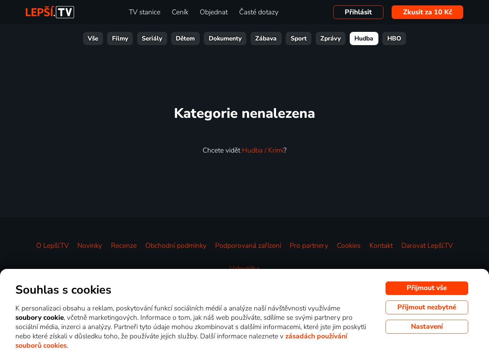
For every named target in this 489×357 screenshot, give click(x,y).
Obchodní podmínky (176, 245)
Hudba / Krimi (263, 150)
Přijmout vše (427, 288)
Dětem (185, 38)
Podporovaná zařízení (248, 245)
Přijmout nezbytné (426, 307)
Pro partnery (309, 245)
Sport (299, 38)
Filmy (120, 38)
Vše (93, 38)
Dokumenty (225, 38)
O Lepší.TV (52, 245)
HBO (394, 38)
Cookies (348, 245)
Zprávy (330, 38)
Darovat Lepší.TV (427, 245)
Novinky (89, 245)
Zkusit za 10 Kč (427, 12)
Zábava (266, 38)
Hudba (363, 38)
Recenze (124, 245)
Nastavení (427, 326)
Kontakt (381, 245)
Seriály (152, 38)
